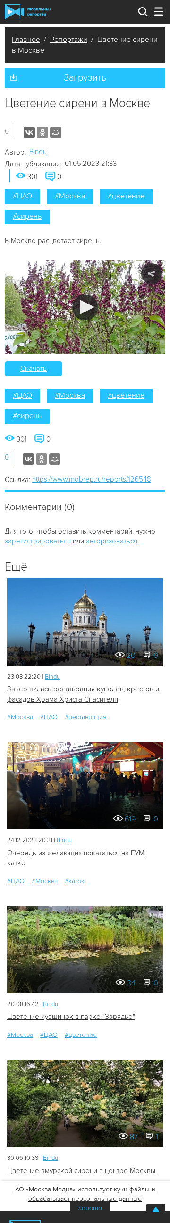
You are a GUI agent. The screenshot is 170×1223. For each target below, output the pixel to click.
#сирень (27, 216)
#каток (75, 881)
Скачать (33, 368)
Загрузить (85, 77)
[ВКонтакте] (29, 132)
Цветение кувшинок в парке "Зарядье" (71, 1016)
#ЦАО (22, 196)
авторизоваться (111, 541)
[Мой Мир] (55, 132)
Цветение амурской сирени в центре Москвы (81, 1170)
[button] (85, 307)
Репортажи (68, 39)
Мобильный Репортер (28, 11)
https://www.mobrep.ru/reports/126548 (91, 479)
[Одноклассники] (42, 132)
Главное (26, 39)
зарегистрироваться (38, 541)
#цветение (126, 196)
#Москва (70, 196)
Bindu (38, 152)
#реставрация (86, 717)
